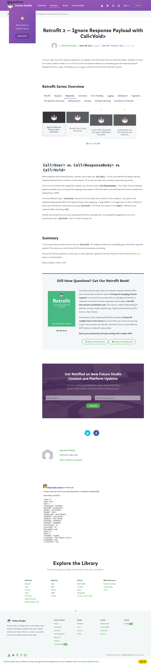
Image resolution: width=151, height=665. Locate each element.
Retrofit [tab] (47, 96)
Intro (9, 9)
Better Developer (110, 584)
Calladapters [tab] (122, 96)
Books (65, 5)
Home (56, 624)
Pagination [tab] (136, 96)
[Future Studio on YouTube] (102, 6)
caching (105, 215)
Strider (53, 590)
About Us (57, 637)
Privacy (141, 655)
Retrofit (106, 45)
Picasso (27, 590)
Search (103, 634)
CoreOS (80, 587)
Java (122, 45)
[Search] (119, 6)
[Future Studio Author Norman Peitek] (54, 45)
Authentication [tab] (74, 101)
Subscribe (93, 406)
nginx (79, 590)
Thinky (53, 596)
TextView (28, 596)
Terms (136, 655)
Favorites (104, 630)
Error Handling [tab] (97, 96)
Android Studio (30, 599)
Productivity (108, 587)
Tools (105, 590)
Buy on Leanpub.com (124, 341)
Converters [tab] (82, 96)
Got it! (142, 661)
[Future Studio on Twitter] (107, 6)
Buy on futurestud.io (96, 341)
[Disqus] (93, 512)
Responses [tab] (70, 96)
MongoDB (81, 593)
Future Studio (116, 655)
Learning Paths (78, 5)
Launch (56, 641)
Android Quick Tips (32, 602)
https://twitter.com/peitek (71, 460)
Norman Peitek (69, 45)
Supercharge (60, 644)
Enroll (138, 5)
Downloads (105, 624)
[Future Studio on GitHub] (113, 6)
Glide (27, 593)
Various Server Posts (84, 596)
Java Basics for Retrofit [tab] (123, 101)
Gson (27, 587)
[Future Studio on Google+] (21, 656)
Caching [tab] (87, 101)
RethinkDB (81, 584)
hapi (52, 584)
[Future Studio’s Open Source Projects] (25, 656)
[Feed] (75, 611)
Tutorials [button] (54, 5)
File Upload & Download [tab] (54, 101)
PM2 (53, 587)
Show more (22, 36)
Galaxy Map (105, 627)
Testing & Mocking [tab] (103, 101)
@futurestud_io (131, 253)
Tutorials (57, 630)
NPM (53, 593)
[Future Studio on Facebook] (17, 656)
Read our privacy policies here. (86, 661)
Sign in (126, 5)
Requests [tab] (58, 96)
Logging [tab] (110, 96)
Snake (128, 624)
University (42, 5)
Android (114, 45)
